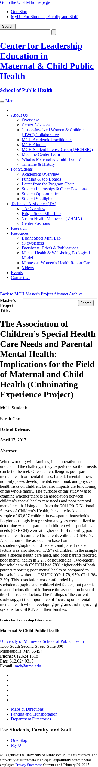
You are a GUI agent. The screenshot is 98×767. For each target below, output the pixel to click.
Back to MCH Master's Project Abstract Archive (41, 294)
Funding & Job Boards (41, 179)
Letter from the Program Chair (48, 184)
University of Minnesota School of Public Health (42, 641)
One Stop (19, 11)
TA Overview (33, 208)
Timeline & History (38, 164)
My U (16, 745)
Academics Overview (40, 174)
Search (7, 26)
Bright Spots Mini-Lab (41, 213)
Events (17, 272)
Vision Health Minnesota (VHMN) (52, 218)
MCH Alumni (34, 144)
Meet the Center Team (41, 154)
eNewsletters (33, 243)
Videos (28, 267)
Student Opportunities (40, 193)
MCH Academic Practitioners (47, 139)
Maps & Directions (27, 709)
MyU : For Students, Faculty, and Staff (44, 16)
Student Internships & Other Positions (54, 189)
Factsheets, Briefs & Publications (50, 248)
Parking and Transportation (34, 714)
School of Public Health (26, 90)
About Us (19, 115)
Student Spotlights (37, 198)
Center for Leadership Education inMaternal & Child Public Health (47, 61)
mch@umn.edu (28, 666)
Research (19, 228)
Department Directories (31, 719)
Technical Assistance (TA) (33, 203)
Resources (20, 233)
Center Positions (36, 223)
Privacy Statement (28, 765)
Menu (10, 100)
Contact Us (20, 277)
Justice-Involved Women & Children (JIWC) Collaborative (53, 132)
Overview (30, 120)
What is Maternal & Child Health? (51, 159)
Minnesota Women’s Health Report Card (57, 262)
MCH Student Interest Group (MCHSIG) (57, 149)
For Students (22, 169)
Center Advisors (36, 125)
